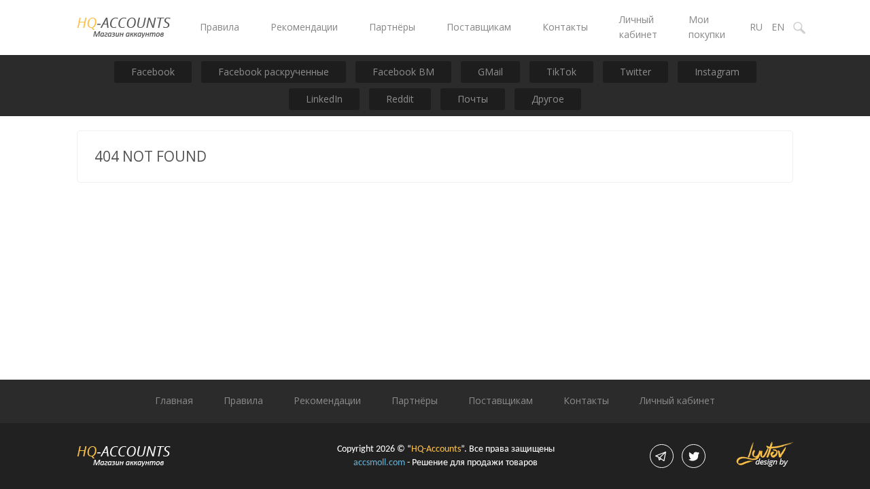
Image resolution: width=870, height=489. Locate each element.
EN (777, 26)
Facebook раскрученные (273, 71)
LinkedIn (324, 98)
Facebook (153, 71)
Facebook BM (403, 71)
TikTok (561, 71)
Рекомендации (304, 26)
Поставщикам (479, 26)
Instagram (717, 71)
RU (756, 26)
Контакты (565, 26)
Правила (219, 26)
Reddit (400, 98)
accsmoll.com (379, 463)
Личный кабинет (677, 400)
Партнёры (392, 26)
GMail (490, 71)
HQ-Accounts (436, 449)
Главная (174, 400)
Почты (472, 98)
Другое (548, 98)
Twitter (635, 71)
